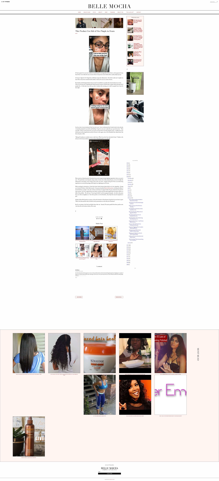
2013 (128, 253)
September (130, 184)
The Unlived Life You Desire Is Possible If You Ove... (135, 215)
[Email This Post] (101, 218)
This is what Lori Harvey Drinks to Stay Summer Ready (135, 200)
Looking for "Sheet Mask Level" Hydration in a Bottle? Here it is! (137, 53)
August (129, 186)
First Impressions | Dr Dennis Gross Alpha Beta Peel (96, 240)
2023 (128, 167)
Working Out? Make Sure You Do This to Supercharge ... (135, 233)
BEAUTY (100, 12)
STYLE (94, 12)
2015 (128, 249)
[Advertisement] (99, 315)
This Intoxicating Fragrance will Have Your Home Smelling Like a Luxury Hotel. (138, 29)
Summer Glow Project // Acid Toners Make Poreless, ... (136, 221)
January (129, 242)
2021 (128, 170)
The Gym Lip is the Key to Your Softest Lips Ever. (138, 21)
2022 (128, 168)
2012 (128, 254)
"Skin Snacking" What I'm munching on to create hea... (136, 240)
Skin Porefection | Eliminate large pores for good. (82, 258)
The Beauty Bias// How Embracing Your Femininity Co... (136, 218)
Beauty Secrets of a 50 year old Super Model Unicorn (82, 240)
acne (76, 33)
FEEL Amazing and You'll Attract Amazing (135, 206)
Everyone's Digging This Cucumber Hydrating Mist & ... (136, 227)
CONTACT (139, 12)
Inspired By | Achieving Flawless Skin (96, 258)
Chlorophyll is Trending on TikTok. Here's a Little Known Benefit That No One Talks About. (138, 46)
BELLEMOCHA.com (111, 479)
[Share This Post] (98, 218)
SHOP (106, 12)
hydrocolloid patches (109, 188)
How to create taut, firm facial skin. (110, 257)
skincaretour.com (82, 275)
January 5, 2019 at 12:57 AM (79, 271)
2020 (128, 172)
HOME (79, 12)
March (129, 195)
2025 (128, 163)
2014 (128, 251)
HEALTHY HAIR (87, 12)
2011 (128, 256)
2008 (128, 262)
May (129, 192)
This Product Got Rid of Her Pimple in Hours (136, 203)
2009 (128, 260)
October (129, 182)
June (129, 190)
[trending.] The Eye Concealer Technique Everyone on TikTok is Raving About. (138, 37)
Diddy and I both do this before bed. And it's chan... (136, 236)
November (130, 180)
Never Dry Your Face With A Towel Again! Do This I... (136, 212)
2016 (128, 247)
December (130, 178)
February (129, 197)
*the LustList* (130, 12)
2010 (128, 258)
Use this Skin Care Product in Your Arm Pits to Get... (136, 209)
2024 (128, 165)
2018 (128, 176)
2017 (128, 245)
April (129, 194)
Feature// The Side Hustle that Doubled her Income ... (135, 224)
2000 (128, 264)
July (129, 188)
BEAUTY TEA (120, 12)
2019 (128, 174)
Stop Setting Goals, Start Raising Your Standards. (138, 61)
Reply (76, 277)
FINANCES (112, 12)
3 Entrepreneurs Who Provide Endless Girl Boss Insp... (135, 230)
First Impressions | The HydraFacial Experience (110, 240)
